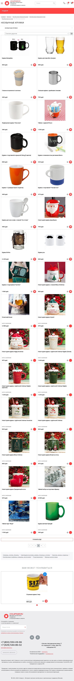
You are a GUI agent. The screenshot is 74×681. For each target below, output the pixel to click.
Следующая (44, 545)
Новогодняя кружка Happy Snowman (12, 351)
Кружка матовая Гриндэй (45, 524)
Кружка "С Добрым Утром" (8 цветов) (12, 187)
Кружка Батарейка (7, 58)
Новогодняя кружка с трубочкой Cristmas (50, 420)
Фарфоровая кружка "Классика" (11, 123)
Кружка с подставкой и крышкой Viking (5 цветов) (16, 155)
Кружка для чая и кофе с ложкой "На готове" (15, 220)
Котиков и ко (49, 654)
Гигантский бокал (7, 317)
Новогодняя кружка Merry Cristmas (12, 455)
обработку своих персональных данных (12, 633)
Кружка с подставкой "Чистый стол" (48, 187)
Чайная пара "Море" (8, 524)
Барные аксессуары (51, 557)
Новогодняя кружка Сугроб (46, 317)
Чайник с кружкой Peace (45, 123)
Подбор (5, 11)
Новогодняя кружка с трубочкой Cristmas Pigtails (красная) (16, 386)
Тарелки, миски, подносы (60, 555)
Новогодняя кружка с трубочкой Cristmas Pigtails (52, 386)
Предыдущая (29, 545)
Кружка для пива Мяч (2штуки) (47, 58)
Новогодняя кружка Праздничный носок (14, 489)
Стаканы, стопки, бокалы (11, 555)
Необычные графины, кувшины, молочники (17, 557)
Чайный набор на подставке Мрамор (48, 489)
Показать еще (37, 539)
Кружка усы (41, 252)
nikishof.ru (45, 652)
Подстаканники (38, 557)
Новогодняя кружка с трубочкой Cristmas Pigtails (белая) (54, 351)
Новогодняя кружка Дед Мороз (47, 220)
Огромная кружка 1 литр (33, 594)
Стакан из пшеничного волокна (11, 90)
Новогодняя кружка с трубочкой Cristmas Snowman (17, 420)
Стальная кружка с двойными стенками (49, 90)
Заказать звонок (9, 652)
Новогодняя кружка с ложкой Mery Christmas (51, 285)
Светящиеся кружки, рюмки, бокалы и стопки (35, 555)
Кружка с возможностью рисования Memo (50, 155)
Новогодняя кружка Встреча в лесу (48, 455)
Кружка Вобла (6, 252)
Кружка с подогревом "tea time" (11, 285)
